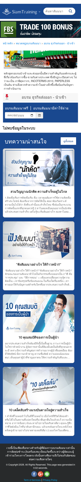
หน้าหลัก (8, 43)
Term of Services (32, 479)
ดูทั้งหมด (68, 141)
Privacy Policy (50, 479)
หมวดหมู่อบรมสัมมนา (28, 43)
